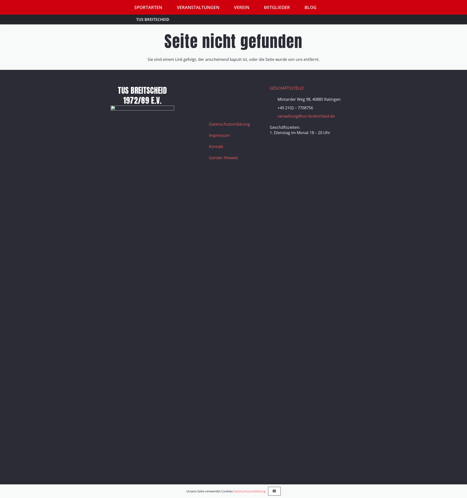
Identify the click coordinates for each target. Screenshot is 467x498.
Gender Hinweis (223, 157)
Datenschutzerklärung (229, 124)
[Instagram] (227, 91)
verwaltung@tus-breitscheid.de (306, 116)
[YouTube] (239, 91)
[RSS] (215, 104)
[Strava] (251, 91)
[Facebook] (215, 91)
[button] (377, 7)
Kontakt (216, 146)
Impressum (219, 135)
